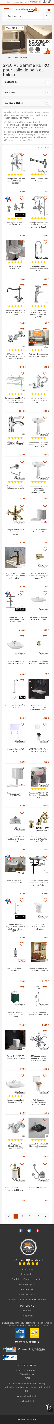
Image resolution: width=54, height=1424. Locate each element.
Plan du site (27, 1274)
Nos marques (27, 1294)
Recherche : (14, 16)
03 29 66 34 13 (35, 2)
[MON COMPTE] (44, 2)
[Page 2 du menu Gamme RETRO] (45, 1216)
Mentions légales (27, 1284)
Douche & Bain (27, 1289)
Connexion (27, 1310)
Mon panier (27, 1315)
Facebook (21, 1231)
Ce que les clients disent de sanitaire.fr (27, 1299)
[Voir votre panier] (49, 9)
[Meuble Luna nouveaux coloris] (27, 39)
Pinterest (38, 1231)
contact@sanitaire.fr (27, 1396)
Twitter (29, 1231)
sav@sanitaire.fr (27, 1401)
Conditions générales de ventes (27, 1279)
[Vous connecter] (49, 2)
